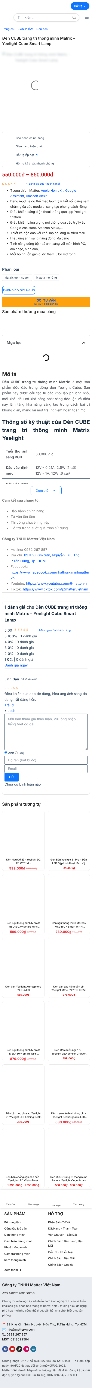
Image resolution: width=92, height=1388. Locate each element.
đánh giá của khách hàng (55, 630)
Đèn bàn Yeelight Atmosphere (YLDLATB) (23, 988)
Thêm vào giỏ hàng (19, 290)
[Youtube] (12, 1349)
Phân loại (10, 269)
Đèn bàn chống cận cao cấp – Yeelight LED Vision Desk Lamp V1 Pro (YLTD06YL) (23, 1180)
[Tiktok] (19, 1349)
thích (11, 710)
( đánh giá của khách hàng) (43, 183)
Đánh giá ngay (16, 665)
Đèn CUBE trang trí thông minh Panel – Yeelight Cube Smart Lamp (68, 1180)
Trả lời (9, 705)
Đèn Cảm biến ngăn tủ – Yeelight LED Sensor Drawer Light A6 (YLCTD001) (69, 1053)
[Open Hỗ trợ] (84, 6)
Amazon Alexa (36, 196)
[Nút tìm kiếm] (74, 17)
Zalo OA (10, 1204)
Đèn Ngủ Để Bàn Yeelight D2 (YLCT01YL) (23, 861)
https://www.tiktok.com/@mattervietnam (55, 589)
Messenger (34, 1204)
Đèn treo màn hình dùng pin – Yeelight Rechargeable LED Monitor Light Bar (68, 1117)
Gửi (11, 777)
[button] (83, 342)
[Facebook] (5, 1349)
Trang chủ (8, 29)
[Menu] (87, 17)
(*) (36, 155)
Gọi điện (56, 1205)
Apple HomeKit (52, 190)
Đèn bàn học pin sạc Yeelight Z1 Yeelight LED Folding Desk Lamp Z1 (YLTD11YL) (23, 1117)
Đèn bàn (42, 29)
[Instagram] (26, 1349)
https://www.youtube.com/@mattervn (56, 583)
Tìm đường (78, 1204)
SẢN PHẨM (25, 29)
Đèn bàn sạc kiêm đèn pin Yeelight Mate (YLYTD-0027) (68, 988)
